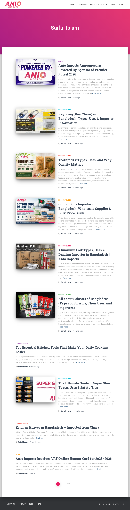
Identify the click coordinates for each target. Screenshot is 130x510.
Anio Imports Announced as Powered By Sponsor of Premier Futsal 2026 (82, 69)
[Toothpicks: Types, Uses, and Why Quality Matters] (35, 166)
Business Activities (98, 4)
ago (75, 98)
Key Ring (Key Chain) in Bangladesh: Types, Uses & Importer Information (85, 118)
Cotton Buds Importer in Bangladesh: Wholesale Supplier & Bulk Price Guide (84, 208)
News (113, 4)
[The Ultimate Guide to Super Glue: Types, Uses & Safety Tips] (35, 389)
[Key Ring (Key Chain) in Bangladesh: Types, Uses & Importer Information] (35, 120)
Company (81, 4)
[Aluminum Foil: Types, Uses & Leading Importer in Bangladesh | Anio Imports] (35, 257)
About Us (11, 504)
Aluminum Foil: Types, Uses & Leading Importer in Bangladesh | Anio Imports (84, 254)
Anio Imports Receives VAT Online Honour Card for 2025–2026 (64, 459)
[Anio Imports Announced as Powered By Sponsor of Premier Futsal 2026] (35, 72)
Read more (96, 93)
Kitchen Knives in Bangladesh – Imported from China (57, 427)
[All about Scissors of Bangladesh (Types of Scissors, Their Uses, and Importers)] (35, 305)
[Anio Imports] (13, 4)
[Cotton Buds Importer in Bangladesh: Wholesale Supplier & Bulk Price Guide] (35, 211)
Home (72, 4)
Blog (121, 4)
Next (69, 484)
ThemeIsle (120, 504)
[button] (85, 4)
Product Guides (64, 110)
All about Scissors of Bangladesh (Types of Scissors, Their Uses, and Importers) (85, 303)
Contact (22, 504)
